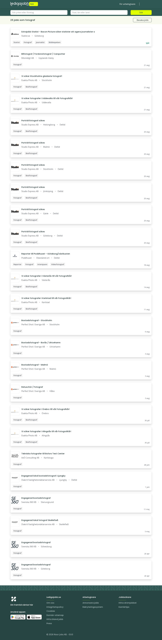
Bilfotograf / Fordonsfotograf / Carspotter (43, 53)
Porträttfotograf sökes (33, 120)
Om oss (50, 602)
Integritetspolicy (54, 607)
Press (49, 623)
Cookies (50, 611)
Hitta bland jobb (54, 619)
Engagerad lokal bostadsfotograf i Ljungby (43, 475)
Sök (141, 12)
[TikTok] (28, 635)
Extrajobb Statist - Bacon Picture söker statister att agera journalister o (58, 31)
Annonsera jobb (91, 602)
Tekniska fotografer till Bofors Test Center (43, 453)
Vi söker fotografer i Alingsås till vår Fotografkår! (46, 431)
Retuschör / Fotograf (32, 387)
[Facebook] (23, 635)
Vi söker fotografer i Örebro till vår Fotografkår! (45, 409)
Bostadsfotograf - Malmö (34, 364)
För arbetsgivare (127, 4)
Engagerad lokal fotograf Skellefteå (39, 520)
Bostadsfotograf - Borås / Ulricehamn (40, 342)
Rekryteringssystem (93, 607)
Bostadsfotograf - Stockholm (36, 320)
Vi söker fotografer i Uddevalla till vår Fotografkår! (47, 98)
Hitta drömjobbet (128, 602)
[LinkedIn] (17, 635)
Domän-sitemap (55, 615)
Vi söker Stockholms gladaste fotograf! (41, 76)
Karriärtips (124, 607)
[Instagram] (12, 635)
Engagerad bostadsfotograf (36, 498)
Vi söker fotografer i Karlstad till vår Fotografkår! (46, 298)
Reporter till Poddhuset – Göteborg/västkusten (45, 253)
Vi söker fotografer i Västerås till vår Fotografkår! (46, 276)
